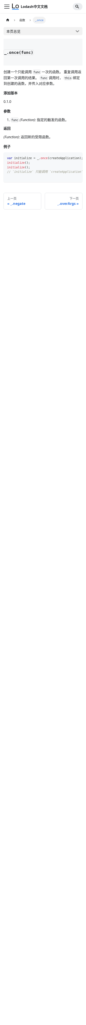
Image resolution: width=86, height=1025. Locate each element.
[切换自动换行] (69, 158)
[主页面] (8, 20)
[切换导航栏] (7, 6)
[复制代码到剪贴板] (77, 158)
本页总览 (13, 31)
